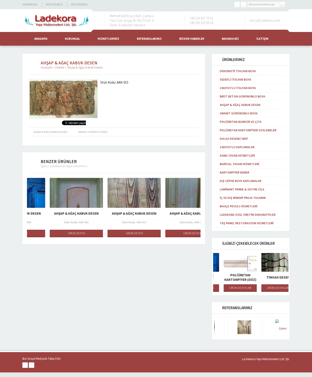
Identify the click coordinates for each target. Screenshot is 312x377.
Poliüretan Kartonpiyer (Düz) (232, 277)
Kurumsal (72, 39)
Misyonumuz (54, 4)
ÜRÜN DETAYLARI (232, 288)
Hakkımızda (30, 4)
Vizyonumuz (79, 4)
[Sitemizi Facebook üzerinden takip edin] (237, 4)
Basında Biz (230, 39)
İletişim (262, 39)
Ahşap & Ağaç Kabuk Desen (85, 67)
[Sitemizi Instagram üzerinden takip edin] (243, 4)
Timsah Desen (269, 277)
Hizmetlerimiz (108, 39)
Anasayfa (40, 39)
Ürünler (59, 67)
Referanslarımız (149, 39)
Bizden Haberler (191, 39)
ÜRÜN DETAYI (56, 233)
